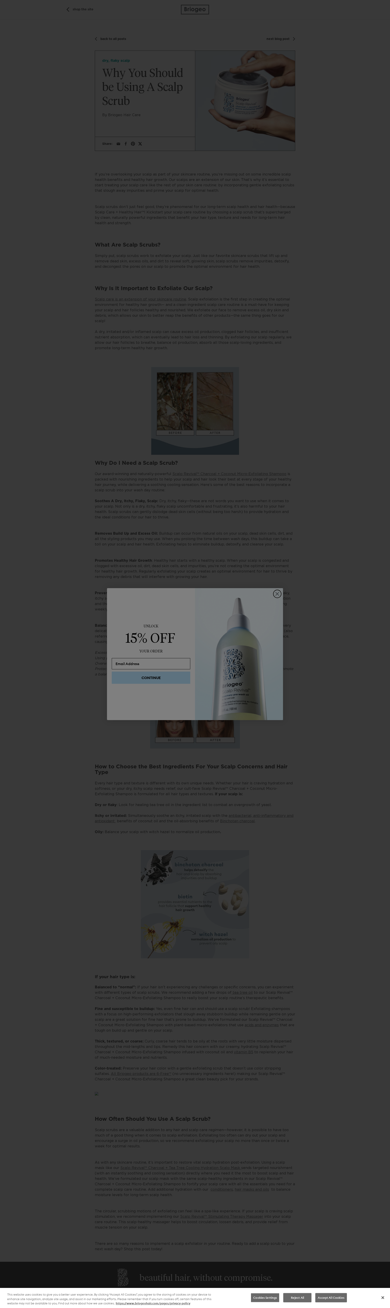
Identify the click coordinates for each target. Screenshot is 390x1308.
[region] (195, 1298)
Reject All (297, 1297)
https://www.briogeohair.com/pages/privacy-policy (153, 1303)
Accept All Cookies (331, 1297)
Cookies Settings (265, 1297)
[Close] (383, 1298)
